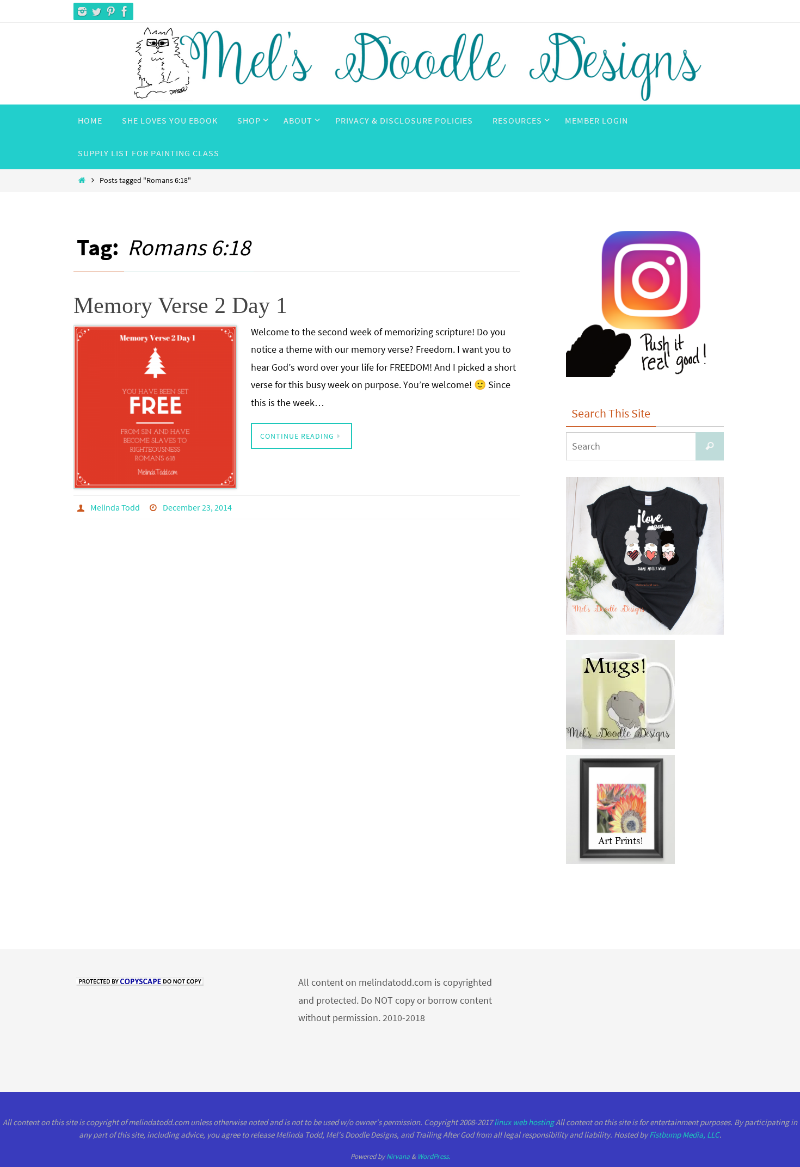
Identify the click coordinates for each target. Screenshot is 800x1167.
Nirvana (398, 1156)
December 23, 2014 (197, 507)
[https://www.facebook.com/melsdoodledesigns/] (124, 11)
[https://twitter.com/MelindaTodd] (96, 11)
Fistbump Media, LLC (684, 1134)
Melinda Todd (115, 507)
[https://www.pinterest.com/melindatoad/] (110, 11)
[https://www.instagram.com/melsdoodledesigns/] (82, 11)
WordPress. (433, 1156)
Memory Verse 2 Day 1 (180, 305)
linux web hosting (524, 1122)
